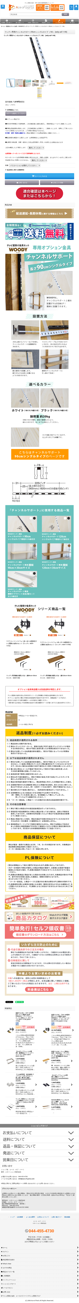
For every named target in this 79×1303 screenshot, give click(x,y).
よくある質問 (30, 1217)
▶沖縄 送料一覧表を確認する (15, 133)
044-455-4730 (41, 1231)
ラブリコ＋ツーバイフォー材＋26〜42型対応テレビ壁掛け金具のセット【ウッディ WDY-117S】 (21, 643)
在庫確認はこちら (12, 110)
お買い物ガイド (57, 1217)
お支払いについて (43, 1217)
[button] (3, 7)
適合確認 (67, 1217)
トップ (12, 1217)
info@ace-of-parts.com (26, 1179)
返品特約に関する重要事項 (15, 170)
